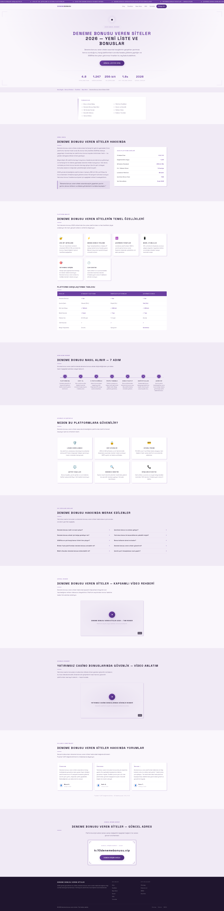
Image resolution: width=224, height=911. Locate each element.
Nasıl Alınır (139, 6)
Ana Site (143, 893)
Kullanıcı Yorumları (120, 113)
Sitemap (143, 885)
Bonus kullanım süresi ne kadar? (140, 540)
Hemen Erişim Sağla (112, 858)
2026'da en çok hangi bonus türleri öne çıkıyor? (83, 540)
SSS (146, 6)
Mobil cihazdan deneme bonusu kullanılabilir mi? (83, 551)
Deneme (64, 6)
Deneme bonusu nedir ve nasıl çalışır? (83, 530)
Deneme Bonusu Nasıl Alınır (91, 107)
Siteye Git (161, 6)
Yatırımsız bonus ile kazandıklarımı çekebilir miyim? (140, 535)
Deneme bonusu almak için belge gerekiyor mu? (83, 535)
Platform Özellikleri (121, 104)
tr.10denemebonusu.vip (112, 850)
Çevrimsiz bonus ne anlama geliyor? (140, 530)
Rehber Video (120, 110)
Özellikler (130, 6)
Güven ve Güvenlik (120, 107)
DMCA (142, 891)
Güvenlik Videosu (88, 113)
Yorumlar (152, 6)
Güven (113, 893)
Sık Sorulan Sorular (89, 110)
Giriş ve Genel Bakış (89, 104)
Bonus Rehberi (69, 89)
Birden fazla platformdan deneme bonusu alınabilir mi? (83, 546)
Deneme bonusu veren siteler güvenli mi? (140, 546)
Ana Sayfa (60, 89)
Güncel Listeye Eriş (112, 63)
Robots (160, 907)
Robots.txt (144, 888)
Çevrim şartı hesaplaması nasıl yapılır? (140, 551)
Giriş (123, 6)
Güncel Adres (88, 116)
